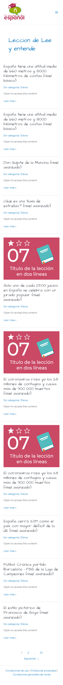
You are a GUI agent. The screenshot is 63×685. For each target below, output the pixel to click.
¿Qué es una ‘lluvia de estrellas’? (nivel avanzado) (27, 204)
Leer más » (10, 101)
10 (41, 652)
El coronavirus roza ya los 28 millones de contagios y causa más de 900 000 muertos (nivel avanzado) (31, 386)
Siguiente (31, 658)
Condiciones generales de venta (31, 674)
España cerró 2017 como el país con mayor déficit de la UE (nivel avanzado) (29, 526)
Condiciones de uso (17, 670)
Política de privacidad (43, 670)
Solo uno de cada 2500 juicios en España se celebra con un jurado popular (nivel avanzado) (31, 293)
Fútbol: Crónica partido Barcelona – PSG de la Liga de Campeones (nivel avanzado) (31, 569)
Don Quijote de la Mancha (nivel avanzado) (31, 165)
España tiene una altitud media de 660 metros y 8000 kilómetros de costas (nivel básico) (30, 74)
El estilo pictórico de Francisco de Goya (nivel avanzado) (26, 612)
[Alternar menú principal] (56, 12)
